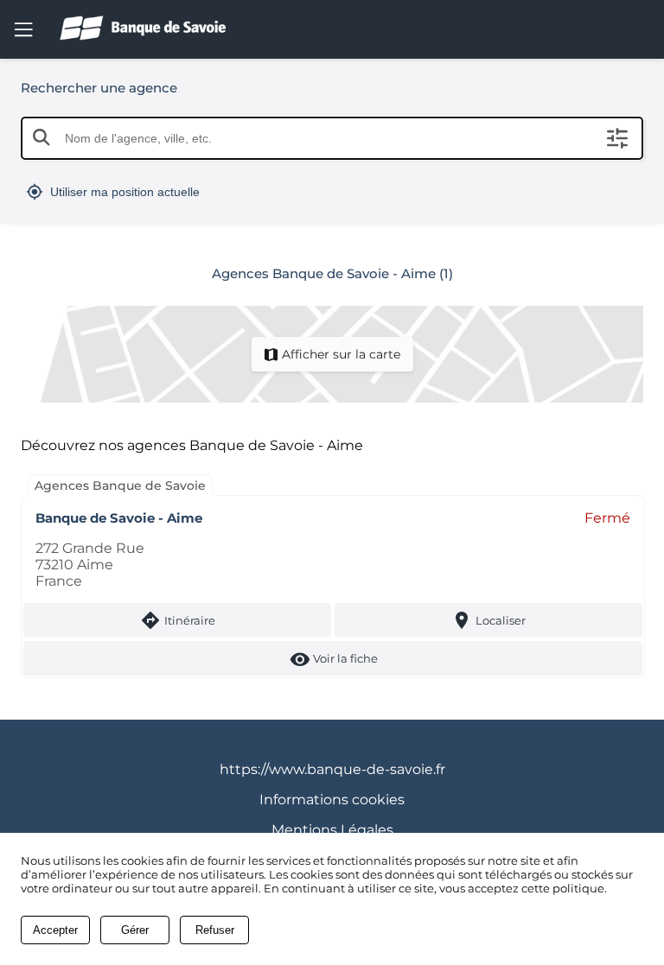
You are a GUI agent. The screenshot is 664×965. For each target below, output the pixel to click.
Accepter (55, 930)
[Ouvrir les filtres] (617, 138)
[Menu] (23, 29)
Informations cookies (332, 799)
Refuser (214, 930)
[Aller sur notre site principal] (156, 27)
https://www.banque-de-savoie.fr (332, 769)
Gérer (135, 930)
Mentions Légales (332, 830)
